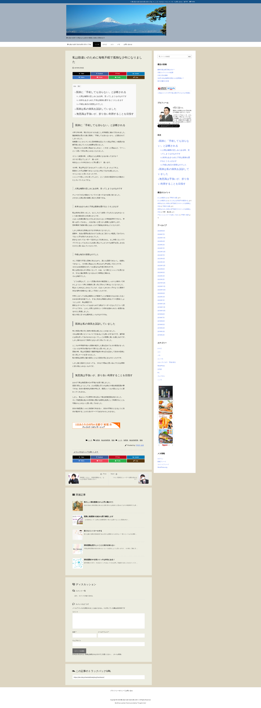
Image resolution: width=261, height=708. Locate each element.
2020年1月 (161, 300)
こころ (156, 1)
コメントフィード (163, 464)
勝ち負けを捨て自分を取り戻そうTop (142, 1)
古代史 (160, 369)
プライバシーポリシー (117, 690)
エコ (167, 1)
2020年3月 (161, 297)
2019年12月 (161, 304)
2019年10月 (161, 310)
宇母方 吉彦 (140, 445)
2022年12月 (161, 265)
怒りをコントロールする (93, 531)
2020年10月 (161, 290)
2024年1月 (161, 248)
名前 (74, 632)
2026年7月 (161, 234)
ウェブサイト (76, 640)
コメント (75, 612)
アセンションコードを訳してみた (168, 215)
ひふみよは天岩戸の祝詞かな (179, 200)
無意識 (97, 440)
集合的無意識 (105, 440)
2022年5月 (161, 272)
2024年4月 (161, 241)
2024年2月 (161, 245)
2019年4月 (161, 328)
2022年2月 (161, 279)
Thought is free (142, 703)
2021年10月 (161, 283)
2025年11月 (161, 238)
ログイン (160, 459)
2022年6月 (161, 269)
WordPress (161, 366)
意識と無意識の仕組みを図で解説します (98, 516)
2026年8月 (161, 231)
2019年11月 (161, 307)
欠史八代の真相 (163, 75)
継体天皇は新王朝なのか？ (166, 69)
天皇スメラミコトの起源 (165, 72)
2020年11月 (161, 286)
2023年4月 (161, 258)
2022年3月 (161, 276)
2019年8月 (161, 314)
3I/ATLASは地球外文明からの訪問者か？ (171, 78)
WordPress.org (162, 467)
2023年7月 (161, 255)
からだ (162, 1)
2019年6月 (161, 321)
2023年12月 (161, 251)
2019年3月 (161, 331)
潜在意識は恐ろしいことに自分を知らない (99, 545)
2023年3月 (161, 262)
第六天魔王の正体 (163, 81)
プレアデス (161, 376)
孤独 (113, 440)
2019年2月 (161, 335)
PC (158, 372)
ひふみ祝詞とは (163, 197)
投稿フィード (162, 461)
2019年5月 (161, 324)
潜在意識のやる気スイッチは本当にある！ (99, 560)
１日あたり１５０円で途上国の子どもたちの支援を (174, 93)
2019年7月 (161, 317)
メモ (172, 1)
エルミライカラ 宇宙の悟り (167, 362)
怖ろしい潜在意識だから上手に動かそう (98, 502)
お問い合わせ (178, 1)
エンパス (160, 359)
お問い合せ (129, 690)
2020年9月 (161, 293)
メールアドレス (103, 632)
